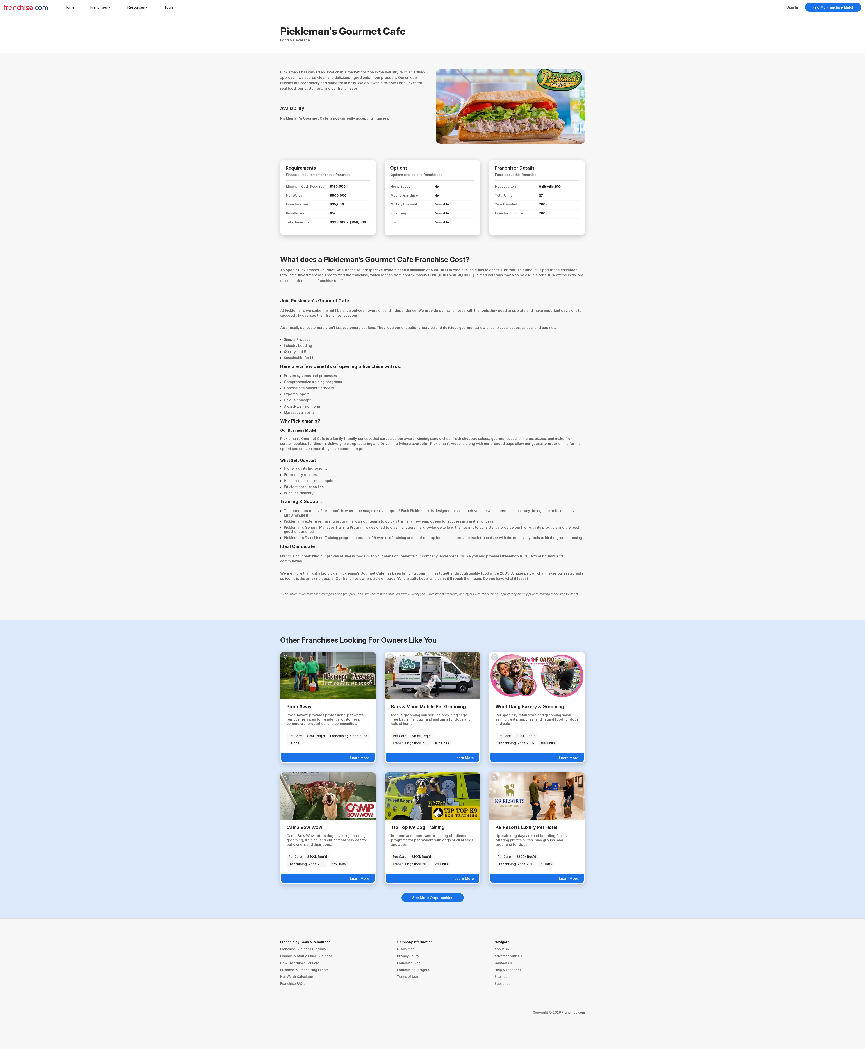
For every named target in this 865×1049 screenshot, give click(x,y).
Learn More (359, 757)
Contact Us (503, 963)
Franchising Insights (413, 970)
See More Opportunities (432, 897)
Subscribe (502, 983)
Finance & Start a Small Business (306, 956)
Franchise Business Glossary (303, 949)
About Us (502, 949)
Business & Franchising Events (304, 970)
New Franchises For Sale (299, 963)
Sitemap (501, 976)
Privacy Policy (408, 956)
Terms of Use (407, 976)
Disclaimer (405, 949)
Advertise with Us (508, 956)
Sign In (792, 7)
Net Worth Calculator (296, 976)
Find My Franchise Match (833, 7)
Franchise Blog (409, 963)
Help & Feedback (508, 970)
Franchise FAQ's (292, 983)
